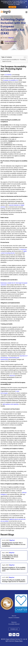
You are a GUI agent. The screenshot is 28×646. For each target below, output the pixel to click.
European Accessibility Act (10, 80)
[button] (26, 12)
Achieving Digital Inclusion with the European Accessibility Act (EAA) (13, 26)
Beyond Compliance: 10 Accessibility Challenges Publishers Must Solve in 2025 (14, 569)
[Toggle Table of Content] (24, 57)
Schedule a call (13, 629)
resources (12, 375)
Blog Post (11, 37)
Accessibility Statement (14, 624)
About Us (14, 615)
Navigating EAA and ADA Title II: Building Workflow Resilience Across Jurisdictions (13, 544)
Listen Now (12, 7)
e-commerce (22, 249)
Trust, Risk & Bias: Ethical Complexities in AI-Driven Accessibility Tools (10, 556)
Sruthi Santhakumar (11, 41)
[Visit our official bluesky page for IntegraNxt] (17, 634)
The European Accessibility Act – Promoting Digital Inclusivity (14, 60)
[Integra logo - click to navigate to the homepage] (6, 12)
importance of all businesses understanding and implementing (14, 357)
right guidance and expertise (11, 404)
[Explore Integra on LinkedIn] (13, 634)
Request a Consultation (14, 617)
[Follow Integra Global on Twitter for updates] (10, 634)
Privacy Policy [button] (18, 641)
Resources (14, 622)
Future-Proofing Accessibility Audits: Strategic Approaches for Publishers (13, 580)
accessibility (7, 74)
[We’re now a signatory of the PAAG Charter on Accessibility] (21, 603)
